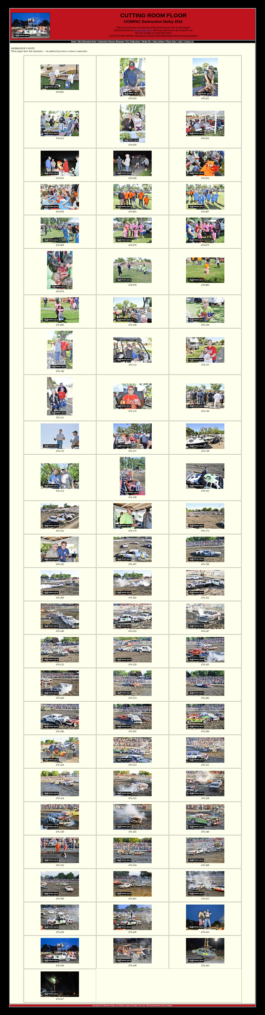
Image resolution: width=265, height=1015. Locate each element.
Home (73, 42)
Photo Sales (171, 42)
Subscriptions (159, 42)
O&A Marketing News (87, 42)
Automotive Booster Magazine (111, 42)
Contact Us (189, 42)
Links (180, 42)
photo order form (143, 30)
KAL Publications (133, 42)
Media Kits (146, 42)
